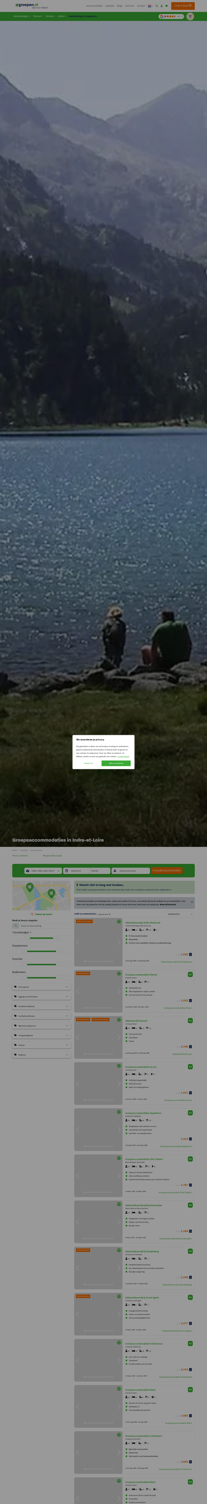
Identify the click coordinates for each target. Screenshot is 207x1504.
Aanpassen (88, 763)
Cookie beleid (123, 756)
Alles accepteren (116, 763)
